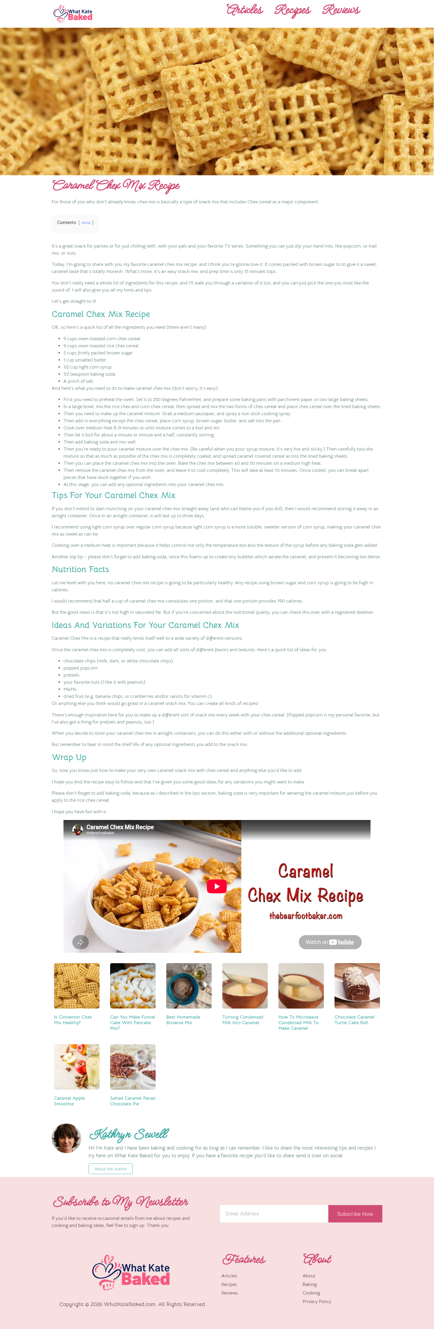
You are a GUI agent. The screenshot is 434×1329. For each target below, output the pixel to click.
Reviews (340, 10)
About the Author (110, 1168)
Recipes (292, 10)
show (86, 222)
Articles (244, 10)
